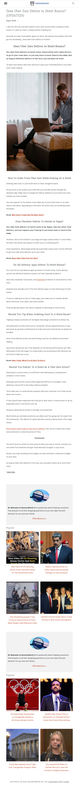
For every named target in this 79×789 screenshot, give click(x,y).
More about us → (39, 518)
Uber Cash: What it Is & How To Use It (28, 360)
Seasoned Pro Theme (58, 782)
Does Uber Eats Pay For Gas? (25, 258)
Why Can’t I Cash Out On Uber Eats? (28, 215)
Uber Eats (11, 472)
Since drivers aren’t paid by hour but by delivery (25, 429)
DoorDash (41, 280)
